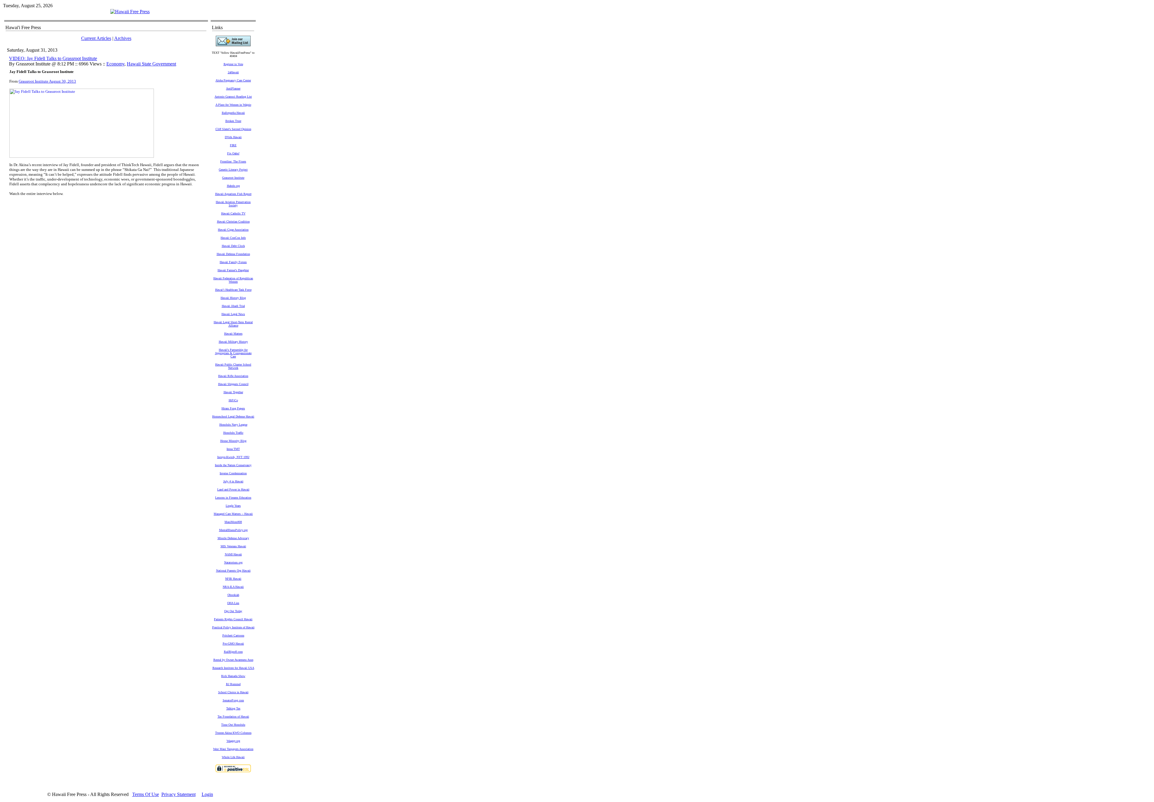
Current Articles (96, 38)
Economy (115, 63)
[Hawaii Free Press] (130, 11)
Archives (122, 38)
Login (207, 794)
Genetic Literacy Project (233, 169)
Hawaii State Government (151, 63)
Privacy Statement (178, 794)
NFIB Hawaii (233, 578)
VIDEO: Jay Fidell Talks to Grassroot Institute (53, 58)
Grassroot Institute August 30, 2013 (47, 81)
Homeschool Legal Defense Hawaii (233, 416)
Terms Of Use (145, 794)
